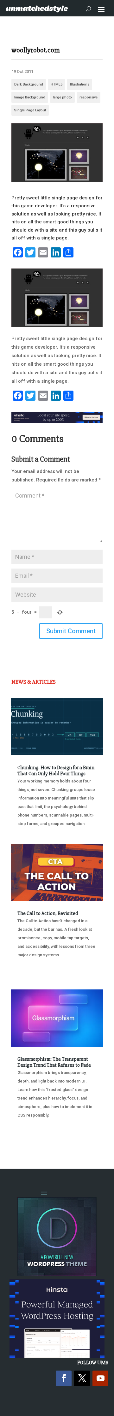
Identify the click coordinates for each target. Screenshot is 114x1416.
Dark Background (28, 84)
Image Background (29, 97)
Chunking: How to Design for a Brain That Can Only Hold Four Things (55, 770)
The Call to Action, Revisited (47, 913)
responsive (88, 97)
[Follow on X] (82, 1378)
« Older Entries (32, 1139)
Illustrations (79, 84)
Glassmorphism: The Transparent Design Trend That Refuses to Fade (54, 1062)
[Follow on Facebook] (64, 1378)
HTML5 (56, 84)
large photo (62, 97)
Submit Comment (71, 631)
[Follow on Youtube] (100, 1378)
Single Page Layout (30, 110)
